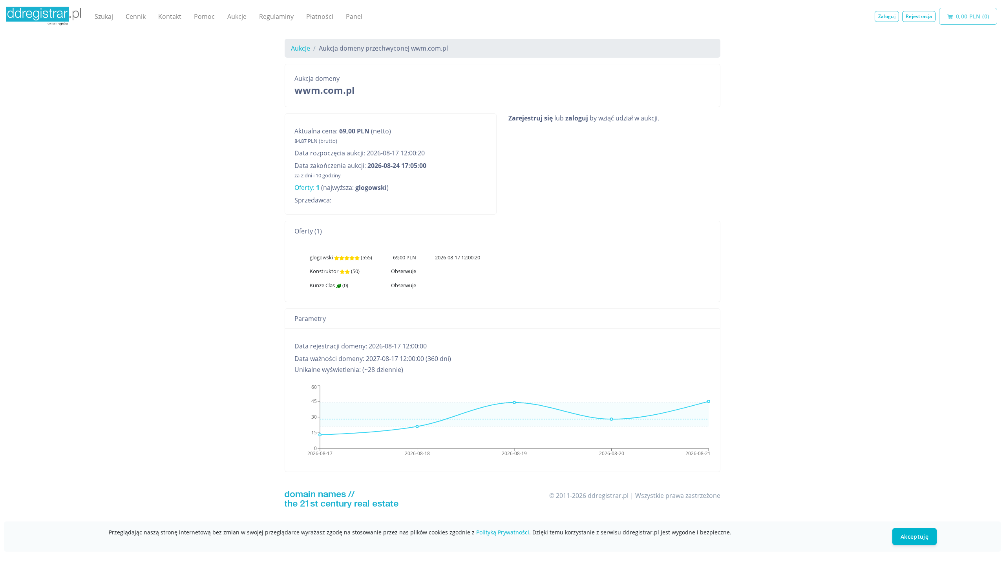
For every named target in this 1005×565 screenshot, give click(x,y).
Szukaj (104, 16)
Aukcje (237, 16)
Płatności (319, 16)
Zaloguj (886, 16)
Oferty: (307, 187)
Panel (354, 16)
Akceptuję (914, 536)
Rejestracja (919, 16)
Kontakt (169, 16)
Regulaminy (276, 16)
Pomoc (204, 16)
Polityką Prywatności (502, 532)
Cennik (136, 16)
